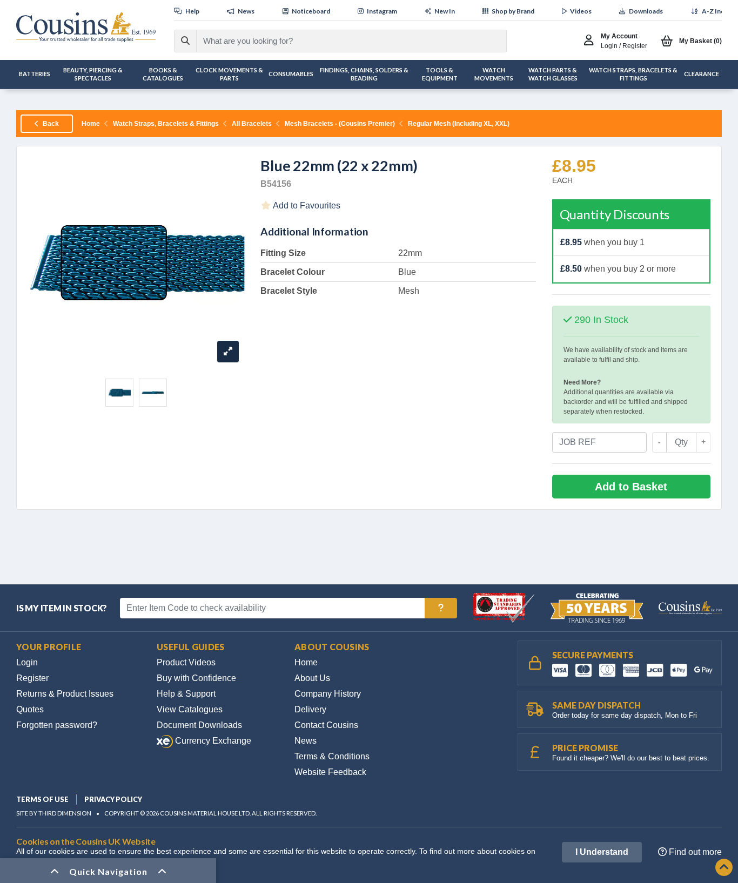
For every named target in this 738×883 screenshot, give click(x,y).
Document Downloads (199, 725)
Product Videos (186, 662)
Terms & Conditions (332, 756)
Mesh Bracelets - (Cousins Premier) (340, 123)
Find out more (694, 852)
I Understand (601, 852)
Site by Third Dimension (53, 813)
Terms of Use (42, 799)
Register (32, 678)
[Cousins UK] (86, 27)
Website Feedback (330, 772)
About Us (312, 678)
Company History (327, 693)
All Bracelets (252, 123)
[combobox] (341, 41)
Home (91, 123)
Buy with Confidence (196, 678)
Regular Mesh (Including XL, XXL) (458, 123)
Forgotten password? (56, 725)
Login (27, 662)
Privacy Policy (113, 799)
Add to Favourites (305, 205)
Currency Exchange (212, 740)
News (305, 740)
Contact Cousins (326, 725)
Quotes (30, 709)
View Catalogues (190, 709)
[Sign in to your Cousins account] (591, 41)
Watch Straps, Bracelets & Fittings (166, 123)
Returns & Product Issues (64, 693)
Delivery (310, 709)
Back (50, 123)
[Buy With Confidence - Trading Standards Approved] (504, 607)
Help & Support (186, 693)
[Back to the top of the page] (724, 868)
